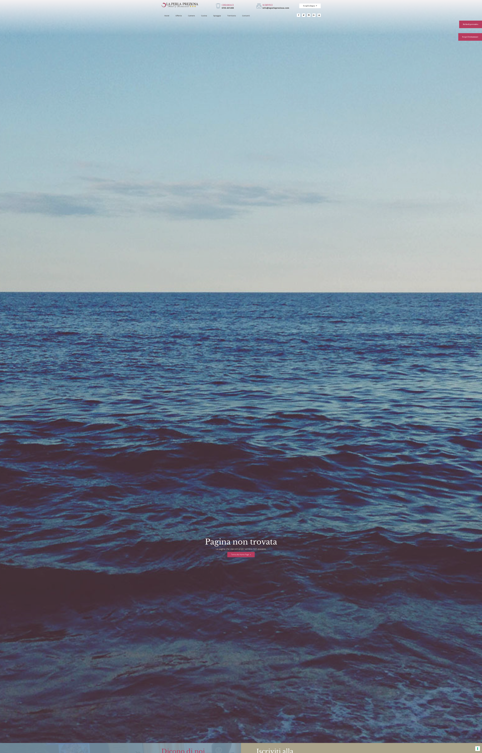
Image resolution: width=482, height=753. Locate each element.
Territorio (231, 15)
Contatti (246, 15)
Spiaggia (217, 15)
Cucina (204, 15)
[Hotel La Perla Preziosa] (179, 5)
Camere (191, 15)
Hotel (166, 15)
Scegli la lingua (309, 6)
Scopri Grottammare (470, 37)
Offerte (178, 15)
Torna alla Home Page (240, 554)
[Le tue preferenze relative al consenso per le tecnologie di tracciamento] (477, 748)
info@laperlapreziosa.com (275, 8)
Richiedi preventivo (470, 24)
